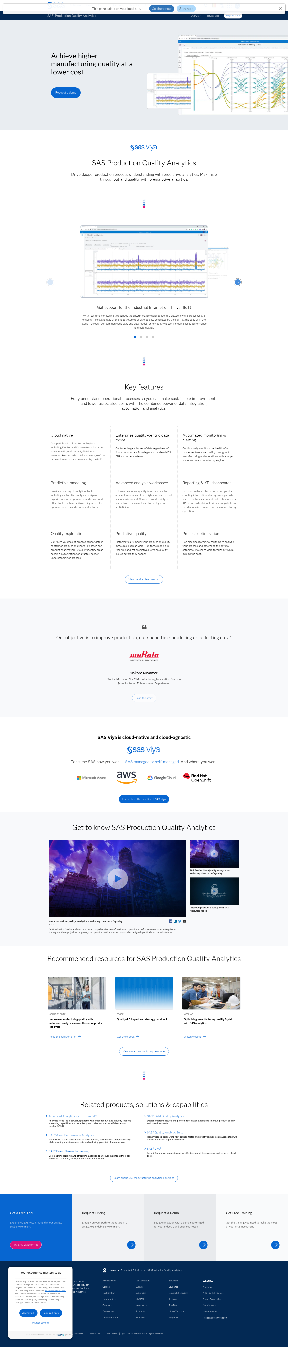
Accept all (28, 1313)
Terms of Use (94, 1333)
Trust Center (111, 1333)
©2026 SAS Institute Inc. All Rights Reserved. (143, 1333)
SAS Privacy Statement (55, 1290)
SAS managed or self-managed (152, 761)
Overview (195, 15)
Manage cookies (40, 1322)
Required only (50, 1313)
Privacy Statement (75, 1333)
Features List (212, 15)
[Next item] (238, 282)
